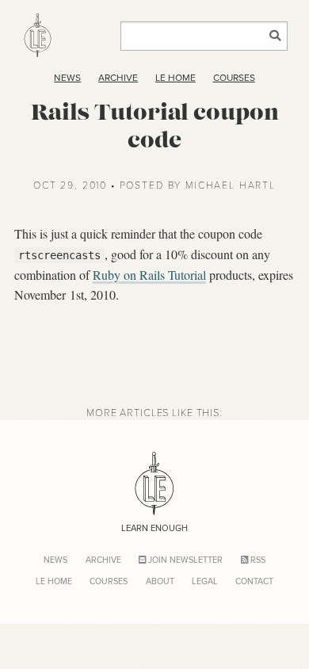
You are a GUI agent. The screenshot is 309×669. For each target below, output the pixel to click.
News (67, 77)
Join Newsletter (184, 559)
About (160, 581)
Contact (254, 581)
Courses (234, 77)
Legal (205, 581)
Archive (118, 77)
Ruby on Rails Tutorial (149, 274)
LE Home (175, 77)
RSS (256, 559)
